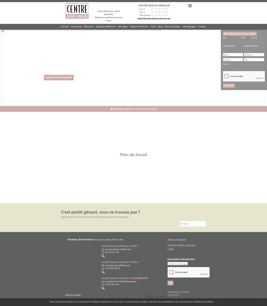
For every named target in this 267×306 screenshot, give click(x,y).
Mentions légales (73, 295)
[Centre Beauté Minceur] (77, 11)
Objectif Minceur (252, 46)
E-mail (227, 60)
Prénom (249, 55)
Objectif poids (230, 46)
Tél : (247, 60)
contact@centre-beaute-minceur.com (153, 18)
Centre (226, 64)
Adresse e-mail (177, 264)
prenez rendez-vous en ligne (135, 109)
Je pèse (255, 38)
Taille (244, 38)
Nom (226, 55)
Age (225, 38)
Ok (216, 302)
